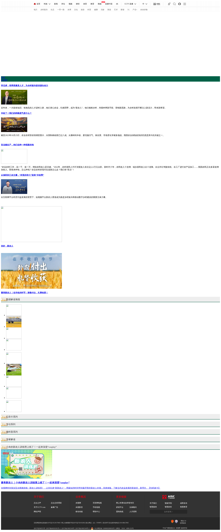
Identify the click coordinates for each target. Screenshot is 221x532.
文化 (76, 10)
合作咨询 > (168, 512)
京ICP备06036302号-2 (53, 528)
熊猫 (99, 4)
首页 (38, 4)
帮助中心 (96, 512)
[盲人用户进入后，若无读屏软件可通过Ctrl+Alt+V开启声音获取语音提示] (169, 4)
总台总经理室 (56, 503)
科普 (89, 10)
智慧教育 (183, 507)
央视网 (4, 80)
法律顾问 (133, 507)
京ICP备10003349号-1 (82, 528)
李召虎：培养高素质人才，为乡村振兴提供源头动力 (24, 85)
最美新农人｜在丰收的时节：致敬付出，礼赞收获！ (24, 293)
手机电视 (96, 507)
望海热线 (119, 512)
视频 (70, 4)
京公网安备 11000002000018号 (104, 528)
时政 (45, 4)
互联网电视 (97, 503)
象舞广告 (54, 507)
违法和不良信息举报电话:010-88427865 (115, 523)
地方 (35, 10)
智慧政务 (168, 507)
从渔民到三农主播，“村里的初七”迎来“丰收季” (22, 175)
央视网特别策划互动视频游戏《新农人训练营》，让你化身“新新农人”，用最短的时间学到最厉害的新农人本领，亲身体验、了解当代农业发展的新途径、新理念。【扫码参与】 (80, 488)
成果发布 (183, 503)
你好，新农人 (7, 246)
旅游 (82, 10)
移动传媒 (79, 512)
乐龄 (102, 10)
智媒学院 (168, 503)
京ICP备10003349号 (68, 528)
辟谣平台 (119, 507)
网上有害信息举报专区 (125, 503)
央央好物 (143, 10)
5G (128, 10)
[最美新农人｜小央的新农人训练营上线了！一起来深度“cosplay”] (26, 478)
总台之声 (37, 503)
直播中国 (108, 4)
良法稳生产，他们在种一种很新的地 (17, 145)
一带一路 (60, 10)
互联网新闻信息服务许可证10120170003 (47, 523)
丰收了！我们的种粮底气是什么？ (16, 113)
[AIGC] (157, 4)
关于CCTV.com (39, 507)
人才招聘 (133, 512)
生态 (52, 10)
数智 (122, 10)
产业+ (135, 10)
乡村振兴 (44, 10)
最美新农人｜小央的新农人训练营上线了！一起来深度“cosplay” (35, 482)
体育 (85, 4)
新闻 (56, 4)
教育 (92, 4)
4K (117, 4)
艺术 (116, 10)
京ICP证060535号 (39, 528)
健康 (96, 10)
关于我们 (153, 503)
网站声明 (37, 512)
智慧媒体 (153, 507)
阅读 (109, 10)
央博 (69, 10)
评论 (63, 4)
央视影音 (79, 507)
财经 (78, 4)
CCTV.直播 (129, 4)
